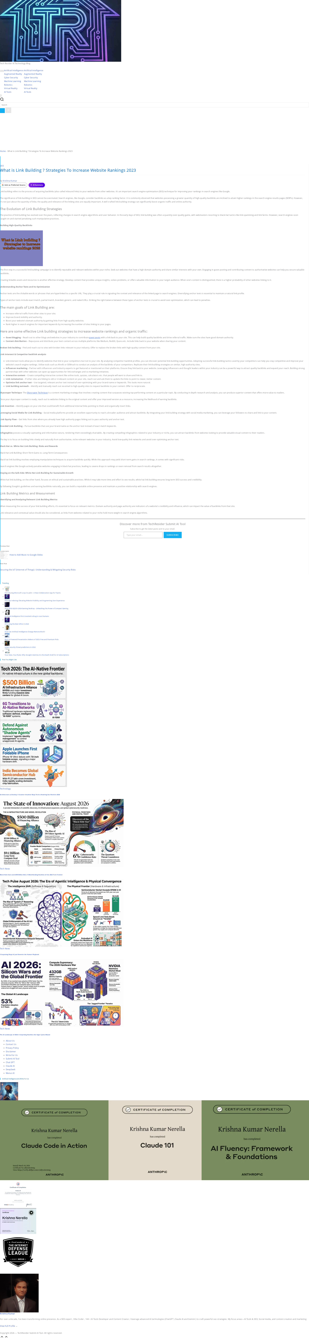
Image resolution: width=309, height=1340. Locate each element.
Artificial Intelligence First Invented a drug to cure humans (27, 616)
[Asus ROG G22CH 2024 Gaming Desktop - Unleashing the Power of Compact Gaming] (7, 604)
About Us (10, 1040)
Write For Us (12, 1055)
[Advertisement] (154, 131)
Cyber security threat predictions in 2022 (20, 647)
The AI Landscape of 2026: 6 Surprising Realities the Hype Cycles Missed (25, 1035)
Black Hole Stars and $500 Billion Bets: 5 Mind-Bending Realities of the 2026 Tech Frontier (31, 875)
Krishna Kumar (7, 1313)
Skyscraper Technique (37, 392)
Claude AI (10, 1066)
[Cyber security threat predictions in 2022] (7, 643)
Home (3, 151)
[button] (2, 110)
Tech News (5, 868)
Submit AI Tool (12, 1058)
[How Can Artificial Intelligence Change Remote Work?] (7, 627)
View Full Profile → (9, 1326)
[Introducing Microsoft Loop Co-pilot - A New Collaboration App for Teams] (7, 589)
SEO (2, 165)
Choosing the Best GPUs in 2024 (17, 624)
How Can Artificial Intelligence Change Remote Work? (25, 632)
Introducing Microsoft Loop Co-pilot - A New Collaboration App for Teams (33, 593)
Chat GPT (10, 1062)
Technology (5, 788)
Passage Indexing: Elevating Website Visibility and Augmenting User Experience (35, 600)
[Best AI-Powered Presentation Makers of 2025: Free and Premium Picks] (7, 635)
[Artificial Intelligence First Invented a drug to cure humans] (7, 612)
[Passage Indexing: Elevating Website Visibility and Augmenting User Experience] (7, 596)
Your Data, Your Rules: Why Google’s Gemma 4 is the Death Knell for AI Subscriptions (37, 655)
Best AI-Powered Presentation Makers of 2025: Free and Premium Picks (32, 639)
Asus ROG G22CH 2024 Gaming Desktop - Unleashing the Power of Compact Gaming (36, 608)
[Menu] (2, 71)
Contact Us (11, 1044)
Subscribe (173, 535)
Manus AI (10, 1073)
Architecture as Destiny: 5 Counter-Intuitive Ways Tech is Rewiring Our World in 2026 (30, 794)
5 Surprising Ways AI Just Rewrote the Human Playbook (19, 954)
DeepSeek (10, 1069)
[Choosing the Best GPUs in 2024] (7, 620)
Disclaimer (11, 1051)
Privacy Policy (12, 1048)
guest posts (94, 337)
